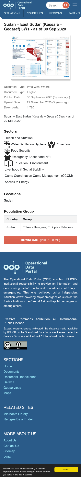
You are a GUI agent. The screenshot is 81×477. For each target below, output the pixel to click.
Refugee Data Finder (18, 419)
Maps (7, 393)
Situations (12, 13)
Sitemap (9, 451)
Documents (11, 371)
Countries (35, 13)
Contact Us (11, 445)
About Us (10, 440)
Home (8, 366)
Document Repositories (20, 376)
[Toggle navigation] (75, 5)
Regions (55, 13)
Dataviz (9, 382)
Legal (7, 456)
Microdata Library (16, 414)
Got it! (66, 469)
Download (40, 240)
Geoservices (12, 387)
